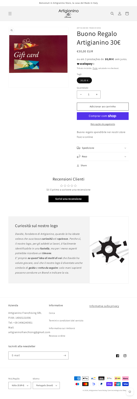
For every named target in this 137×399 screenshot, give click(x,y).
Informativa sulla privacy (104, 306)
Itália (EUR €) (18, 385)
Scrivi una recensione (68, 199)
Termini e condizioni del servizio (66, 320)
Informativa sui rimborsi (62, 328)
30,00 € (84, 80)
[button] (10, 13)
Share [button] (84, 165)
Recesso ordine (57, 335)
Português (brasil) (44, 385)
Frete (95, 68)
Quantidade (82, 87)
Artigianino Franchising (98, 390)
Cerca (52, 312)
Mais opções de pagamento (103, 124)
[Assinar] (64, 355)
